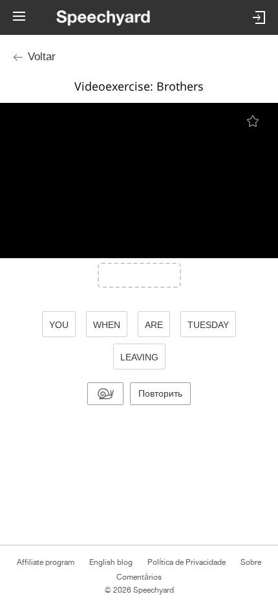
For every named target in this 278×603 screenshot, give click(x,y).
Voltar (42, 56)
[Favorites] (253, 120)
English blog (111, 562)
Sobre (251, 562)
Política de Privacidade (186, 562)
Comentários (139, 577)
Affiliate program (45, 562)
